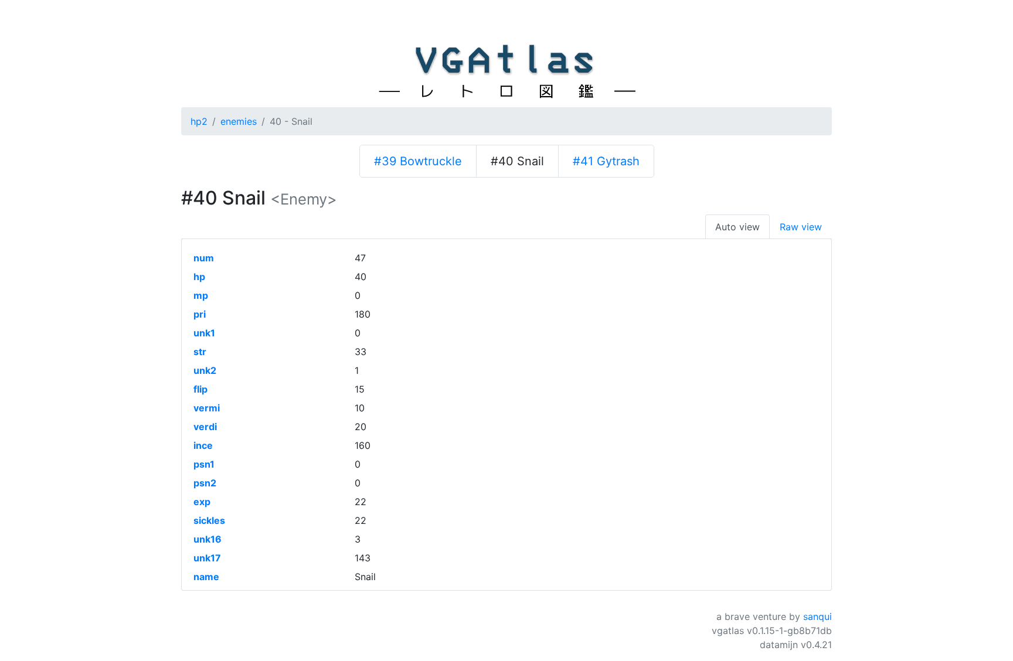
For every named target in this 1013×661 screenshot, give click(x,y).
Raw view (801, 227)
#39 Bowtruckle (418, 161)
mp (200, 295)
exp (201, 501)
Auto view (737, 227)
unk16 (207, 539)
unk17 (207, 558)
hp (199, 276)
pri (199, 314)
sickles (209, 520)
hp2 (199, 121)
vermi (206, 408)
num (203, 258)
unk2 (204, 370)
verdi (205, 426)
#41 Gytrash (606, 161)
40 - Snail (291, 121)
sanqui (817, 616)
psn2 (204, 483)
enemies (238, 121)
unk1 (204, 333)
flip (200, 389)
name (206, 576)
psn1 (204, 464)
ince (203, 445)
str (199, 351)
